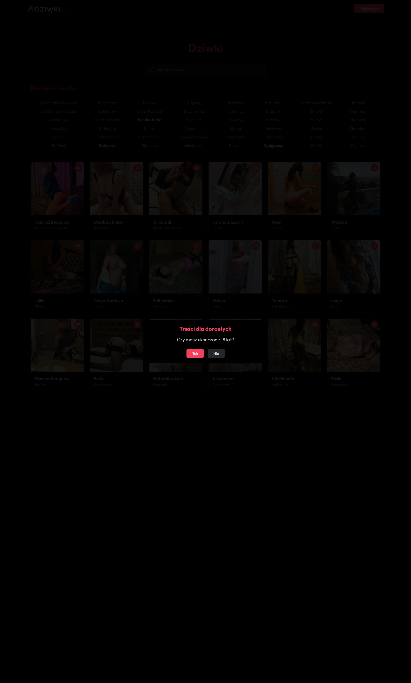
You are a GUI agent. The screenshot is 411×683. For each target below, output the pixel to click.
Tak (195, 353)
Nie (216, 353)
